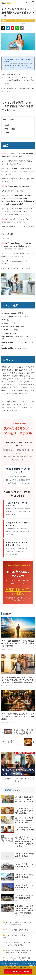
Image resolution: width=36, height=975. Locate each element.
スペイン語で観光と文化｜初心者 (18, 930)
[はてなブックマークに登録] (8, 28)
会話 (7, 125)
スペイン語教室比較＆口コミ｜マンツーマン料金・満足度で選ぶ (17, 944)
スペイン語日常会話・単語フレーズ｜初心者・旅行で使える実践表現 (17, 20)
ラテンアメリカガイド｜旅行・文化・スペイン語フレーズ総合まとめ (16, 959)
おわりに (8, 132)
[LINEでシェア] (17, 28)
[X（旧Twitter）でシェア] (3, 28)
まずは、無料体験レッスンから (17, 971)
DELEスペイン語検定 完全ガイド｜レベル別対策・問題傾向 (17, 923)
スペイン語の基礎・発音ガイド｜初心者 (17, 936)
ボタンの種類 (10, 129)
